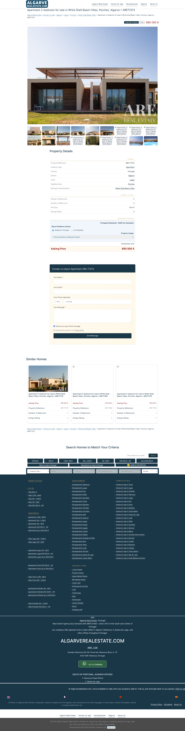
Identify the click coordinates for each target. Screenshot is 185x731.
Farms (74, 606)
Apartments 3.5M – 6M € (37, 517)
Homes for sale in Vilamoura (125, 494)
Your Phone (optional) (62, 297)
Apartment (130, 167)
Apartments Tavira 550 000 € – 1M (40, 565)
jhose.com (111, 727)
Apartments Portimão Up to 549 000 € (41, 595)
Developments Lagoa (79, 521)
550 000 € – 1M (125, 461)
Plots (74, 596)
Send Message (92, 336)
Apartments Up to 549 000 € (38, 530)
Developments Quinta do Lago (82, 555)
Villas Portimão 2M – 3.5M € (38, 603)
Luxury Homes (77, 569)
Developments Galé (79, 515)
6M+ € (51, 461)
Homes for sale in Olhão (124, 521)
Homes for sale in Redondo (125, 545)
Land (74, 589)
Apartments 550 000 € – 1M (38, 527)
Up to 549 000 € (147, 461)
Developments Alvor (79, 541)
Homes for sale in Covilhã (125, 541)
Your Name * (58, 277)
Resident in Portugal (62, 230)
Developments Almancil (80, 518)
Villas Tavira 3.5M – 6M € (37, 577)
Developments (132, 4)
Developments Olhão (79, 494)
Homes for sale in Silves (124, 505)
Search (153, 455)
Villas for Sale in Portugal (47, 465)
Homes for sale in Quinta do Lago (127, 515)
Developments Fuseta (79, 525)
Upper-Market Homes (79, 576)
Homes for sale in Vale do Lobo (127, 555)
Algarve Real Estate (100, 4)
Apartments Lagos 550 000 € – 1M (40, 553)
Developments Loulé (79, 548)
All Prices (35, 461)
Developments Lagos (79, 488)
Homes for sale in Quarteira (125, 525)
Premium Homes (78, 573)
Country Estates (77, 603)
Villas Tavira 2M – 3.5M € (37, 580)
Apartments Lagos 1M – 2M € (38, 550)
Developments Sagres (80, 528)
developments (78, 481)
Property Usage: (127, 233)
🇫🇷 (64, 697)
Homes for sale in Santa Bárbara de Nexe (130, 558)
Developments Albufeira (80, 505)
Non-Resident (78, 230)
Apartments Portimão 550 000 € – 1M (41, 592)
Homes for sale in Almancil (125, 528)
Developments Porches (80, 551)
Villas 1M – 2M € (33, 502)
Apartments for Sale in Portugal (92, 465)
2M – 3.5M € (87, 461)
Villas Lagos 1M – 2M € (36, 542)
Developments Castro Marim (82, 558)
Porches (73, 15)
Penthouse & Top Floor (80, 586)
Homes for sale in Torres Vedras (127, 551)
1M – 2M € (105, 461)
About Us (154, 4)
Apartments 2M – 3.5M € (37, 520)
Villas (31, 488)
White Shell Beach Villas (87, 15)
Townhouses (76, 593)
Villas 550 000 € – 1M (35, 505)
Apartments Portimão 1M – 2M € (39, 588)
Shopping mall (77, 610)
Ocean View (76, 583)
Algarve (144, 4)
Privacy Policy (79, 330)
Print (142, 22)
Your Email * (58, 287)
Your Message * (60, 307)
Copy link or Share (131, 22)
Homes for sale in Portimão (125, 491)
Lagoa (66, 15)
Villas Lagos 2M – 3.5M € (37, 539)
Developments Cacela (79, 531)
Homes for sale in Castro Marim (127, 511)
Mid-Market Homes (79, 580)
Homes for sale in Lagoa (124, 498)
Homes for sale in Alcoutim (125, 538)
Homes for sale (117, 4)
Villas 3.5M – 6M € (34, 495)
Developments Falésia (79, 535)
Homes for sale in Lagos (124, 488)
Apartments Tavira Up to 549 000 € (40, 568)
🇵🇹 (120, 697)
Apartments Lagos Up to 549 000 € (40, 557)
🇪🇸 (176, 697)
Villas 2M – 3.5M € (34, 499)
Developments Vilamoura (81, 485)
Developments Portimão (80, 508)
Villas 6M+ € (32, 492)
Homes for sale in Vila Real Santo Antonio (130, 535)
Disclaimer (168, 704)
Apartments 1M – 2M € (36, 524)
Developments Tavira (79, 501)
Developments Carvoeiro (80, 511)
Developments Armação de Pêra (83, 538)
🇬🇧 (8, 697)
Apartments (33, 513)
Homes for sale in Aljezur (124, 531)
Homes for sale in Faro (124, 501)
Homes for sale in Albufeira (125, 508)
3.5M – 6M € (68, 461)
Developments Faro (79, 491)
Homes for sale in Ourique (125, 548)
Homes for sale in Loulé (124, 518)
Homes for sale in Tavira (124, 485)
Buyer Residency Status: (61, 226)
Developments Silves (79, 545)
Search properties (138, 465)
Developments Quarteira (80, 498)
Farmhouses (76, 600)
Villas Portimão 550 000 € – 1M (39, 607)
